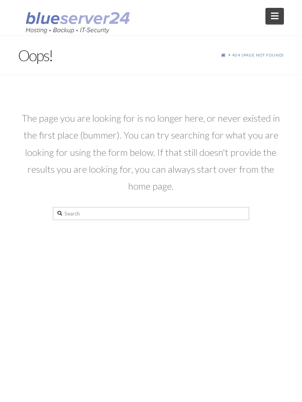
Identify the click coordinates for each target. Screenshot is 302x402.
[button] (274, 16)
